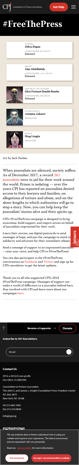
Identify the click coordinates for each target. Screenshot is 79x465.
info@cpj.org (9, 416)
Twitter (48, 262)
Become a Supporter (39, 328)
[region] (39, 447)
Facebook (31, 262)
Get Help (58, 7)
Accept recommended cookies (51, 458)
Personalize (17, 458)
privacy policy (24, 448)
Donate (67, 328)
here (20, 293)
